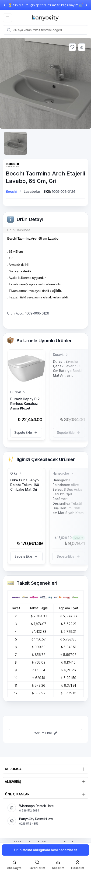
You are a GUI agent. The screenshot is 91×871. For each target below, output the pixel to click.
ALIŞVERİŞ (13, 782)
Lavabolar (32, 191)
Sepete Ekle (23, 432)
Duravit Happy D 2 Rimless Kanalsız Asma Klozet (25, 403)
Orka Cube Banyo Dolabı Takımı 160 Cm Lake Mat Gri (24, 484)
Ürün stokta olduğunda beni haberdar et (45, 850)
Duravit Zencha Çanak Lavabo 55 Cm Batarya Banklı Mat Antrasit (68, 368)
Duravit (15, 392)
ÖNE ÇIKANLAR (17, 794)
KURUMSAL (14, 769)
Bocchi (11, 191)
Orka (13, 473)
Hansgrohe (60, 473)
